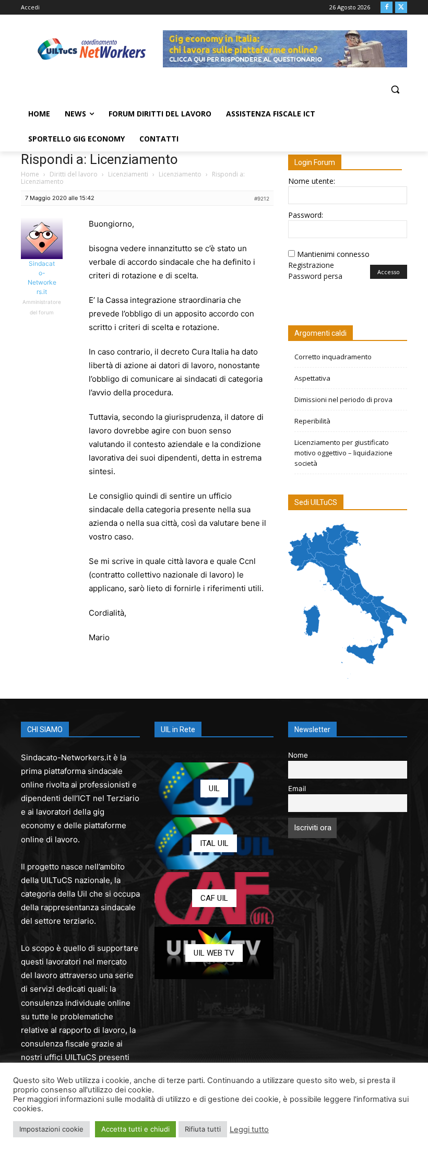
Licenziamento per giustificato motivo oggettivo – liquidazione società (343, 453)
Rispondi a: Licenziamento (99, 159)
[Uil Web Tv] (214, 953)
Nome (298, 755)
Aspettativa (312, 378)
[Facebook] (387, 8)
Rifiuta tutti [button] (203, 1129)
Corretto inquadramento (333, 356)
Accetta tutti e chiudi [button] (135, 1129)
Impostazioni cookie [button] (51, 1129)
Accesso (388, 272)
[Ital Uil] (214, 843)
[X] (401, 8)
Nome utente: (311, 181)
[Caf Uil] (214, 898)
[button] (395, 89)
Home (30, 174)
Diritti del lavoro (74, 174)
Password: (305, 215)
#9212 (261, 198)
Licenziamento (180, 174)
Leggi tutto (249, 1129)
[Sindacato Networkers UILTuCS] (92, 49)
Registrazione (311, 265)
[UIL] (214, 788)
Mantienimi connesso (333, 254)
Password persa (315, 276)
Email (297, 788)
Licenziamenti (128, 174)
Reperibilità (312, 421)
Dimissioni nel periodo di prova (343, 399)
